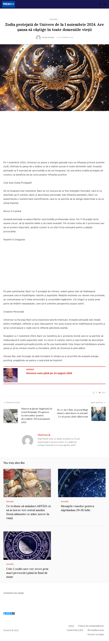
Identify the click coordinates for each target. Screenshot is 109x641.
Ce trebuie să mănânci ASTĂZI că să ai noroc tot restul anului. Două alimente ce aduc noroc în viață (28, 512)
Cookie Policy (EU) (75, 630)
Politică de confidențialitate (91, 626)
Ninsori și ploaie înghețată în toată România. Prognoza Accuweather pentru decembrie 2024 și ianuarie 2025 (36, 415)
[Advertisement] (54, 136)
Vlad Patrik (48, 37)
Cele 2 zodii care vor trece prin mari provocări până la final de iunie (27, 573)
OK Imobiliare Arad (95, 630)
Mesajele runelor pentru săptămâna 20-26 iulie (77, 508)
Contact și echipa (96, 634)
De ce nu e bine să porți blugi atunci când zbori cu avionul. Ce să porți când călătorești (72, 413)
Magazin (53, 19)
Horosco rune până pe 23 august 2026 (49, 373)
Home (71, 626)
